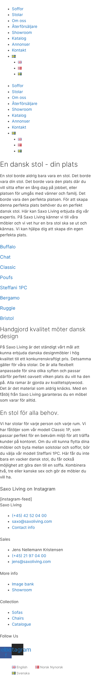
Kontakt (19, 50)
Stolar (17, 14)
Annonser (21, 44)
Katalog (19, 38)
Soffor (17, 8)
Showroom (22, 32)
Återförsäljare (24, 26)
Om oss (19, 20)
